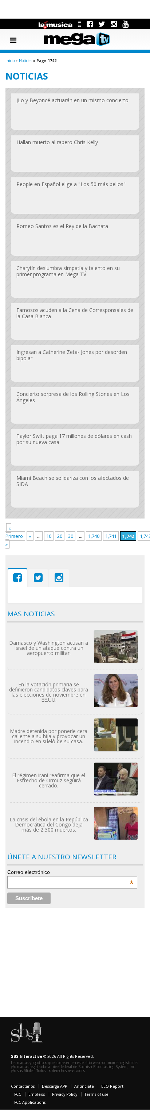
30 (70, 536)
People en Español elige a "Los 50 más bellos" (71, 184)
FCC (17, 1094)
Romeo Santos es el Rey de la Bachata (62, 226)
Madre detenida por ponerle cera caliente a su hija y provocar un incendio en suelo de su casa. (48, 736)
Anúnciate (84, 1086)
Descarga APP (54, 1086)
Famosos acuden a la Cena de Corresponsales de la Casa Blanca (74, 313)
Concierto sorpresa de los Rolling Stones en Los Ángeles (73, 397)
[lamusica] (56, 24)
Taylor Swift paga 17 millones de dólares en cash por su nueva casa (74, 439)
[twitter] (101, 24)
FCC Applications (30, 1102)
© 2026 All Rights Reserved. (52, 1056)
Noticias (25, 60)
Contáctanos (23, 1086)
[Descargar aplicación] (79, 24)
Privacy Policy (64, 1094)
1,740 (93, 536)
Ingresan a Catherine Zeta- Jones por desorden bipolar (71, 355)
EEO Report (112, 1086)
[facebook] (90, 24)
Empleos (36, 1094)
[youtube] (125, 24)
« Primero (14, 532)
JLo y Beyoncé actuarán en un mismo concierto (72, 100)
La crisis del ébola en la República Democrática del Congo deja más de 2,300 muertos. (48, 824)
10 (48, 536)
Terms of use (96, 1094)
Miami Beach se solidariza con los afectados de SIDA (72, 480)
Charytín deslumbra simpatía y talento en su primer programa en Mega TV (68, 271)
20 (59, 536)
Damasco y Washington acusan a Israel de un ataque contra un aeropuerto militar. (48, 647)
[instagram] (114, 24)
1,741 (111, 536)
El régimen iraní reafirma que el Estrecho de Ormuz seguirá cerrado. (48, 780)
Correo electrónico (70, 872)
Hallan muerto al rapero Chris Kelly (57, 142)
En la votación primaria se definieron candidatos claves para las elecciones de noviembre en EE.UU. (48, 692)
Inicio (10, 60)
